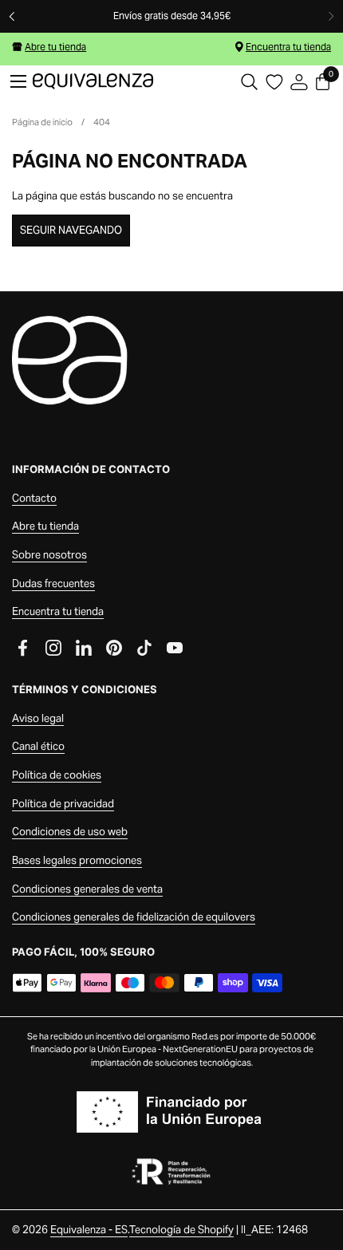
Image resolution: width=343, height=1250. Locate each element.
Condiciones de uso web (70, 831)
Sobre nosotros (49, 555)
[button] (249, 82)
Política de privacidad (63, 803)
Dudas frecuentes (53, 583)
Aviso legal (38, 718)
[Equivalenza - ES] (93, 81)
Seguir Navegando (71, 230)
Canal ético (38, 746)
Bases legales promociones (77, 860)
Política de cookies (56, 775)
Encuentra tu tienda (288, 46)
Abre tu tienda (55, 46)
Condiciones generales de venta (87, 889)
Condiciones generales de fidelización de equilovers (133, 917)
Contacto (34, 498)
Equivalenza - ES (89, 1229)
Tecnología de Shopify (181, 1229)
